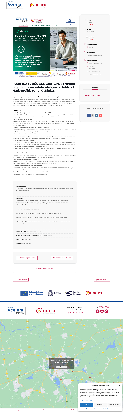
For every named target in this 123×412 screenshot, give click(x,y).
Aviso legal (111, 408)
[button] (119, 386)
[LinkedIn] (96, 115)
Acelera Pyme (56, 5)
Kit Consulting (101, 5)
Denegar (100, 405)
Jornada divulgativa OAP (95, 55)
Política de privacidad (102, 408)
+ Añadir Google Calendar (27, 258)
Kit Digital (89, 5)
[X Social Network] (92, 115)
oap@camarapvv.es (95, 74)
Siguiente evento (100, 280)
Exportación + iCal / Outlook (62, 258)
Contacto (114, 5)
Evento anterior (22, 280)
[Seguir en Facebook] (97, 311)
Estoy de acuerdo (61, 367)
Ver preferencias (114, 405)
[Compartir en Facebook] (89, 115)
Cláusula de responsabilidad (76, 410)
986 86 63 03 (93, 68)
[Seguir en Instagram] (106, 311)
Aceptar (86, 405)
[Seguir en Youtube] (102, 311)
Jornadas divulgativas (72, 5)
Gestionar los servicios (86, 400)
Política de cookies (91, 408)
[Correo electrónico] (100, 115)
